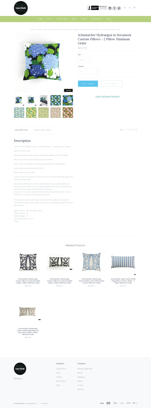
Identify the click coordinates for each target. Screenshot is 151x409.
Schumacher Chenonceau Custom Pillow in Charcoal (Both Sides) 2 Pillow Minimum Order (28, 281)
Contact (84, 19)
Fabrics (80, 381)
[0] (134, 7)
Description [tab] (21, 130)
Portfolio (80, 389)
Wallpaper (81, 377)
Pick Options (28, 291)
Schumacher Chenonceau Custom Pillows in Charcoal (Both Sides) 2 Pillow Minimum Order (59, 281)
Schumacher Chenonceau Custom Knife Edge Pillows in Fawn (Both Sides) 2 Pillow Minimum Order (28, 331)
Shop (49, 19)
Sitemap (44, 403)
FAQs (109, 19)
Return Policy (97, 19)
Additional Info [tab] (42, 130)
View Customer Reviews (107, 96)
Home (41, 19)
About (73, 19)
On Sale (80, 385)
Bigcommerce (31, 403)
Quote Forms (62, 19)
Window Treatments (84, 369)
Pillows (80, 373)
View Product (28, 262)
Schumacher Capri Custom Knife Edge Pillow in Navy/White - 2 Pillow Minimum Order (123, 281)
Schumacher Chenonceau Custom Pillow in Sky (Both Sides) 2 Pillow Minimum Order (91, 281)
